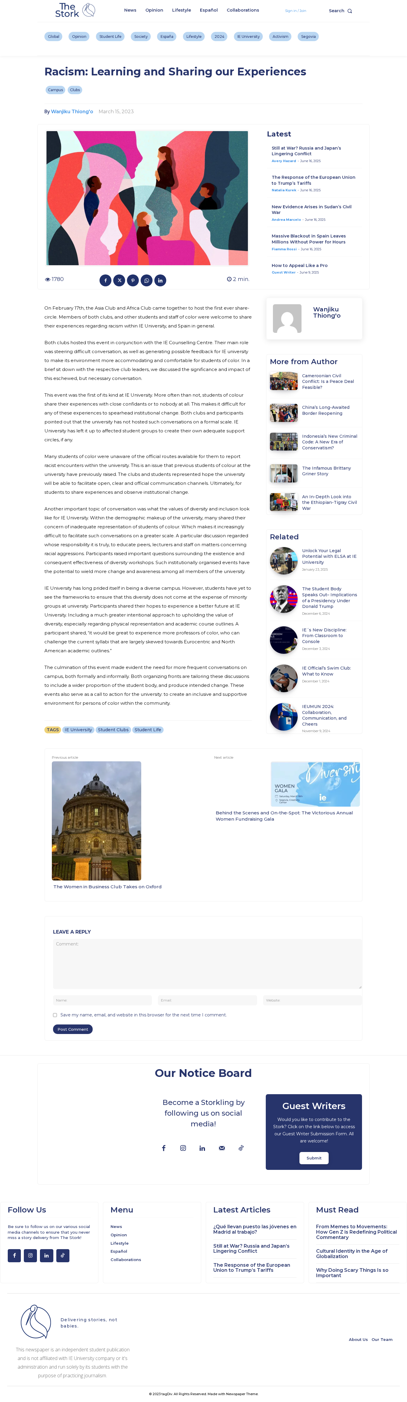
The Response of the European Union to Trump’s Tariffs (251, 1267)
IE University (78, 729)
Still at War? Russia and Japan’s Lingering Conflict (306, 151)
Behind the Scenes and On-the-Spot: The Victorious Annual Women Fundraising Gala (284, 816)
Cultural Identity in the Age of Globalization (352, 1253)
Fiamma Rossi (284, 249)
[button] (342, 10)
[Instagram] (183, 1148)
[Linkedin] (160, 280)
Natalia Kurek (284, 190)
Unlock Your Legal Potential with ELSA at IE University (329, 556)
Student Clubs (113, 729)
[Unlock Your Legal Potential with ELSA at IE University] (284, 561)
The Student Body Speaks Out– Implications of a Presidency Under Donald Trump (329, 597)
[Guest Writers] (313, 1132)
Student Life (148, 729)
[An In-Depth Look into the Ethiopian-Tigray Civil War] (284, 502)
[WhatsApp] (147, 280)
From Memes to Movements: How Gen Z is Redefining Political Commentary (356, 1232)
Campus (55, 90)
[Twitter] (119, 280)
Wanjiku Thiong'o (72, 111)
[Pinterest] (133, 280)
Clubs (75, 90)
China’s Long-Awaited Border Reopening (325, 410)
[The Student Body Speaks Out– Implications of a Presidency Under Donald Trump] (284, 599)
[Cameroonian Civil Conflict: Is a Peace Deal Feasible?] (284, 381)
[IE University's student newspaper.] (76, 10)
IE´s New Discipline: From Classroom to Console (324, 635)
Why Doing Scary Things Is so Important (352, 1272)
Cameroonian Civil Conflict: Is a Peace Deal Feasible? (328, 381)
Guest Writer (284, 272)
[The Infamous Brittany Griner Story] (284, 473)
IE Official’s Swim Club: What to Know (326, 671)
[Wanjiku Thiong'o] (290, 318)
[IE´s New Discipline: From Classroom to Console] (284, 640)
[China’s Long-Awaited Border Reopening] (284, 413)
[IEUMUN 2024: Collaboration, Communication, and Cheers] (284, 717)
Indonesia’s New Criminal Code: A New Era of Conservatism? (329, 442)
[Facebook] (105, 280)
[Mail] (222, 1148)
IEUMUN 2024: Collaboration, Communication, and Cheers (324, 715)
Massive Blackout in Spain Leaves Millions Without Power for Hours (309, 239)
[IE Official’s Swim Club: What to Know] (284, 678)
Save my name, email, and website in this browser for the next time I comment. (143, 1015)
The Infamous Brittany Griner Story (326, 471)
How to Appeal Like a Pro (300, 265)
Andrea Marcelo (286, 220)
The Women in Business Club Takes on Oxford (107, 886)
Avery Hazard (284, 161)
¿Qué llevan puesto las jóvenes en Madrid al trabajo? (254, 1229)
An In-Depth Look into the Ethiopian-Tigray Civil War (329, 502)
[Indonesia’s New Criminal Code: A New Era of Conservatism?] (284, 442)
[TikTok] (241, 1148)
